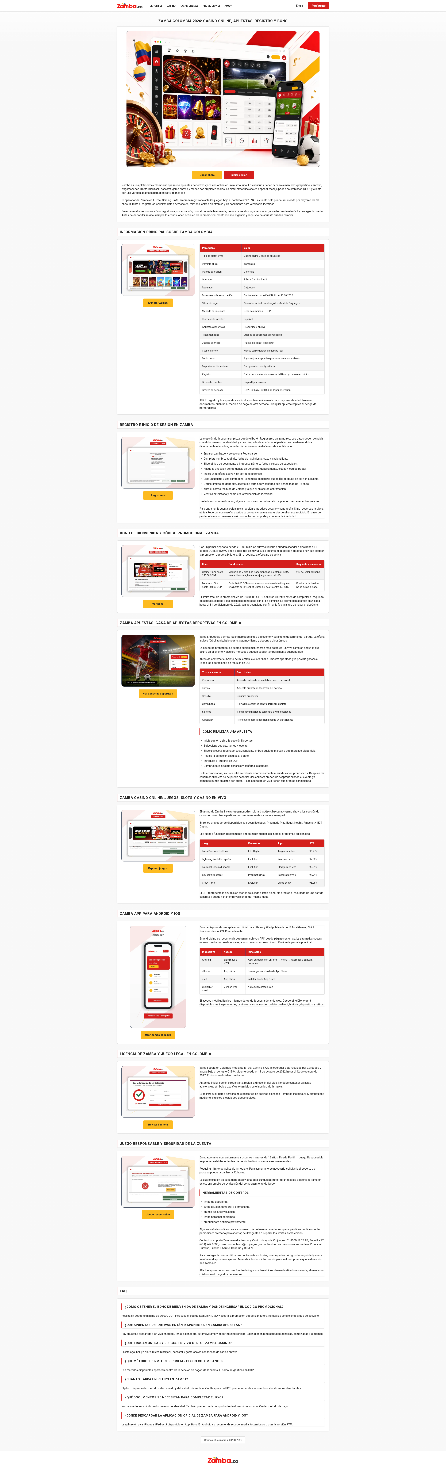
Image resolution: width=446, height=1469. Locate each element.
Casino (171, 5)
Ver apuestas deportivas (158, 693)
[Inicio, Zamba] (130, 5)
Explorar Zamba (158, 302)
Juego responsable (158, 1214)
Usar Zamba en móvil (158, 1034)
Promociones (211, 5)
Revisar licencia (158, 1124)
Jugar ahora (207, 175)
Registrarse (158, 495)
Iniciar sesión (239, 175)
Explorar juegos (158, 868)
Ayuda (228, 5)
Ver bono (158, 603)
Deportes (155, 5)
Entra (299, 5)
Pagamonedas (189, 5)
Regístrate (319, 5)
